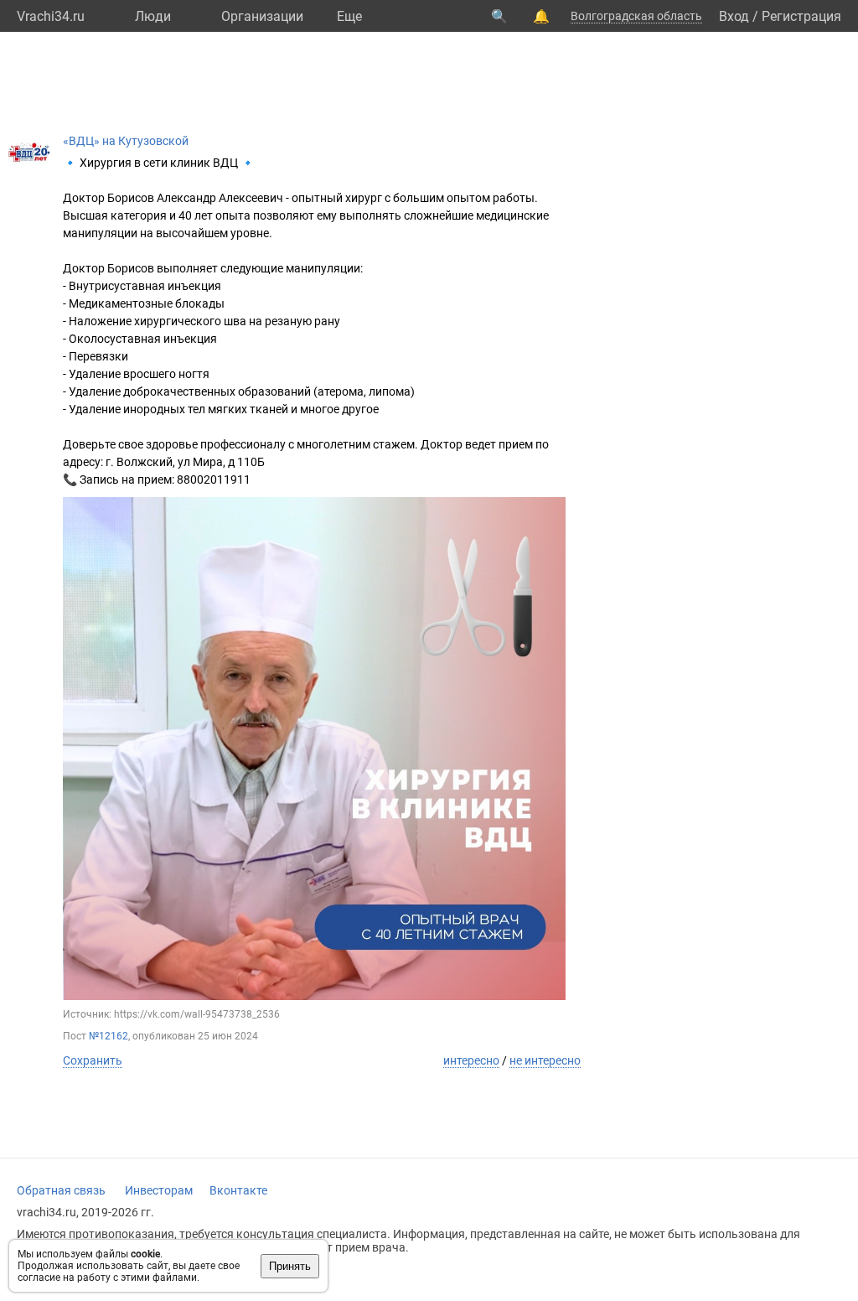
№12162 (108, 1036)
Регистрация (801, 16)
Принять (290, 1266)
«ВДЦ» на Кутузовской (126, 141)
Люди (153, 16)
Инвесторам (159, 1190)
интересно (471, 1060)
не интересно (545, 1060)
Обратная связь (61, 1190)
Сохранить (92, 1060)
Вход (734, 16)
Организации (262, 16)
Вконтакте (238, 1190)
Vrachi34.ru (51, 16)
